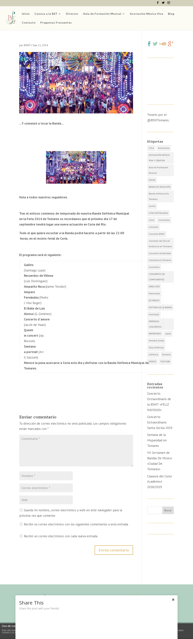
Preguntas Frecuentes (56, 22)
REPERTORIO (155, 333)
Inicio (26, 13)
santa (168, 333)
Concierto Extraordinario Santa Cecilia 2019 (159, 422)
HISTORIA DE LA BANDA (160, 307)
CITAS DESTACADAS (158, 213)
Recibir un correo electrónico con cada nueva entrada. (61, 536)
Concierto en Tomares (160, 260)
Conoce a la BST (45, 13)
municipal (154, 314)
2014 (151, 148)
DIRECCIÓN (154, 286)
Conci (151, 220)
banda (152, 179)
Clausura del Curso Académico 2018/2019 (159, 481)
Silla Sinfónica (156, 347)
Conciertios (164, 220)
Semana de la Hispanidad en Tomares (157, 440)
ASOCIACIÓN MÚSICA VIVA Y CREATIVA (159, 158)
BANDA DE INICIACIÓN (159, 186)
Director (72, 13)
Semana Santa (156, 340)
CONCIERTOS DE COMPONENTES (157, 277)
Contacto (29, 22)
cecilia (152, 206)
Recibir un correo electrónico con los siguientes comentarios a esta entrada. (76, 524)
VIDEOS (152, 361)
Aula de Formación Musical (102, 13)
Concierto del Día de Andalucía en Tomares (160, 243)
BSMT (27, 45)
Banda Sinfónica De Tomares (159, 196)
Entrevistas (154, 293)
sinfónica (153, 354)
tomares (166, 354)
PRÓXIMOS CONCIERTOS (155, 324)
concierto (153, 226)
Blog (171, 13)
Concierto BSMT (157, 233)
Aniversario (163, 148)
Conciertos (154, 267)
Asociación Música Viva (146, 13)
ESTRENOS (154, 300)
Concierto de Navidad (160, 253)
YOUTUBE (165, 361)
